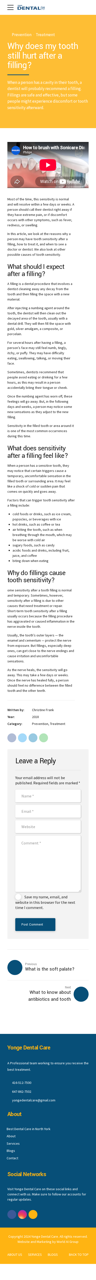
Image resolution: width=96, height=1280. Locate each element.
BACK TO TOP (79, 1254)
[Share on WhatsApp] (43, 737)
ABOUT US (14, 1254)
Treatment (45, 34)
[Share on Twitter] (22, 737)
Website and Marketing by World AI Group (48, 1241)
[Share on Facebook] (11, 737)
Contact (12, 1158)
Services (13, 1143)
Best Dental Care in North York (28, 1129)
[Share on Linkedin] (33, 737)
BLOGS (53, 1254)
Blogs (11, 1150)
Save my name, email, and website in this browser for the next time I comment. (45, 902)
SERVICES (35, 1254)
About (11, 1136)
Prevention (22, 34)
